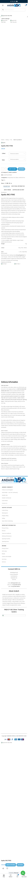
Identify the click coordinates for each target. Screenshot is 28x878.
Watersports (5, 513)
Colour (3, 153)
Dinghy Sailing (5, 516)
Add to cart (12, 169)
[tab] (6, 186)
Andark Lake (5, 495)
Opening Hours (5, 541)
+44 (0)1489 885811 (15, 586)
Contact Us (4, 503)
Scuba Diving (5, 510)
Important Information (9, 525)
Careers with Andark (6, 557)
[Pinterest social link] (9, 183)
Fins (11, 140)
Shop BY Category (7, 508)
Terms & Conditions (6, 533)
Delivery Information (7, 536)
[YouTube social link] (17, 1)
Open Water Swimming (7, 521)
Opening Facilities (6, 539)
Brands (3, 554)
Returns (3, 531)
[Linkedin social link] (11, 183)
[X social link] (13, 1)
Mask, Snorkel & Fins (20, 178)
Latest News (5, 501)
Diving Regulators (20, 255)
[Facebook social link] (11, 1)
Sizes (3, 160)
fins (4, 180)
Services (4, 562)
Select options (11, 865)
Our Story (4, 559)
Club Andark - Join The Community (10, 492)
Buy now (21, 169)
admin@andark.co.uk (15, 583)
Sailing (3, 518)
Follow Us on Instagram (7, 490)
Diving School (5, 548)
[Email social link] (7, 183)
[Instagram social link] (15, 1)
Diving (7, 140)
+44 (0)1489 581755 (16, 585)
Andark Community (7, 487)
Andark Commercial (6, 498)
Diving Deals (10, 178)
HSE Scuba (4, 551)
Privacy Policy (5, 528)
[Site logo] (14, 5)
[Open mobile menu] (2, 5)
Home (2, 140)
